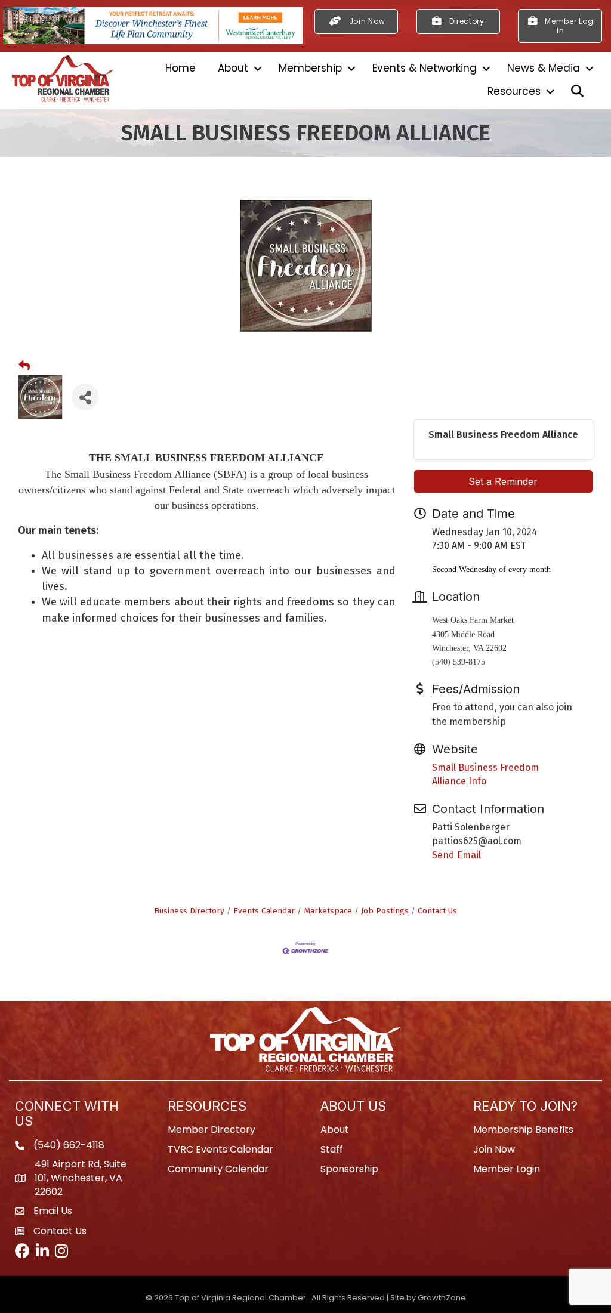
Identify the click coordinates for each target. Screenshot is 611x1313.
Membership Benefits (523, 1129)
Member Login (506, 1169)
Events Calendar (264, 911)
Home (180, 68)
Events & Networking (424, 68)
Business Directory (189, 911)
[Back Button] (24, 366)
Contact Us (437, 911)
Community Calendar (218, 1169)
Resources (514, 91)
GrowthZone (442, 1297)
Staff (331, 1149)
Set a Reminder (503, 481)
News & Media (543, 68)
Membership (310, 68)
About (233, 68)
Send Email (456, 855)
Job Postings (385, 911)
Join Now (494, 1149)
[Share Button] (85, 397)
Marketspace (328, 911)
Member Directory (211, 1129)
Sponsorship (349, 1169)
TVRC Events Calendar (220, 1149)
